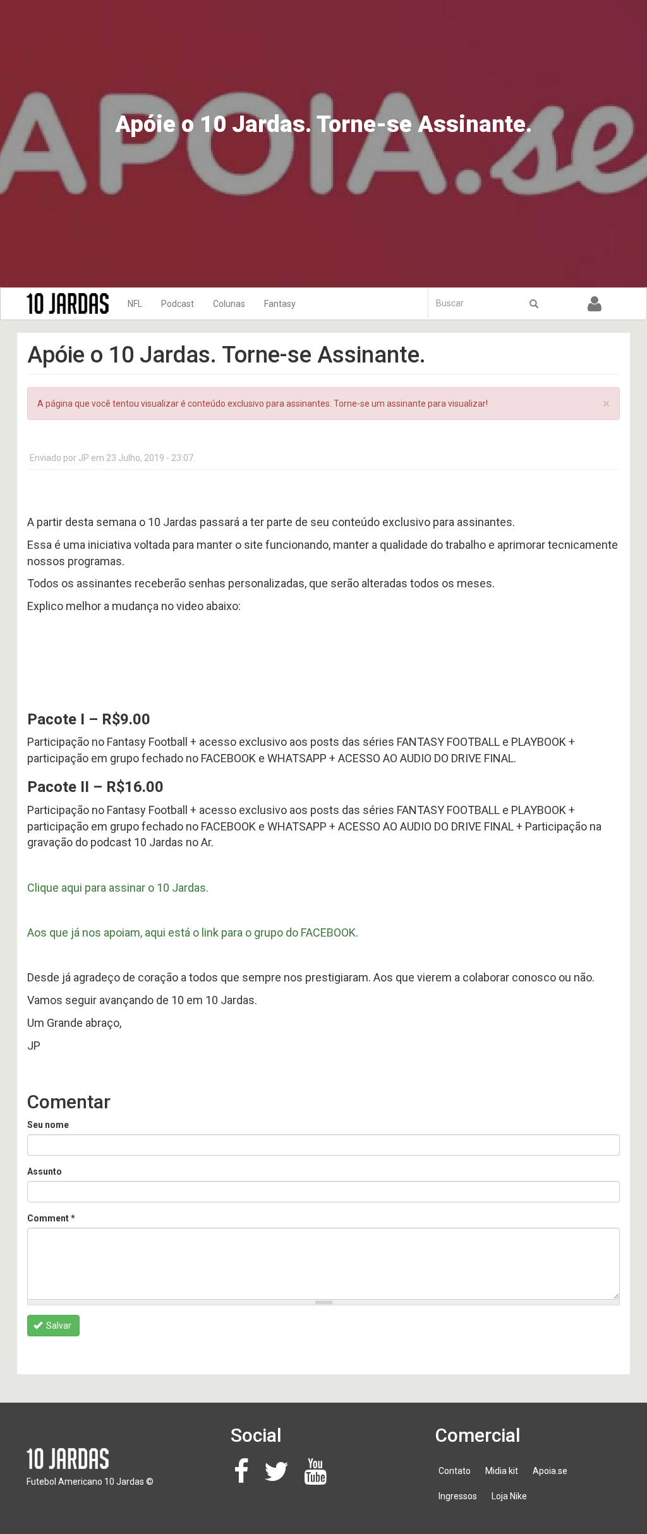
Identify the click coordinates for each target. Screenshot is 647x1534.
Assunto (44, 1171)
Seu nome (48, 1125)
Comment (51, 1218)
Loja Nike (509, 1496)
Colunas (229, 304)
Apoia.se (550, 1471)
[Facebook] (245, 1478)
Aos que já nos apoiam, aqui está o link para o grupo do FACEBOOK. (192, 932)
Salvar (57, 1326)
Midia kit (501, 1471)
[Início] (72, 303)
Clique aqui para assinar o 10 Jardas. (118, 887)
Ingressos (457, 1496)
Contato (454, 1471)
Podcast (177, 304)
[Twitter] (280, 1478)
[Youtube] (319, 1478)
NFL (135, 304)
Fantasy (280, 304)
